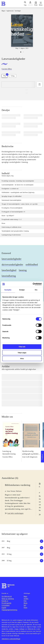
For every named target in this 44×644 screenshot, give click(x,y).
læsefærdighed (9, 270)
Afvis (22, 358)
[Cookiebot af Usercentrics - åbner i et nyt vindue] (33, 284)
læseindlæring (9, 276)
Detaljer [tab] (22, 290)
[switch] (39, 325)
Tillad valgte (22, 352)
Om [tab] (36, 290)
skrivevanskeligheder (12, 264)
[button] (22, 541)
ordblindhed (32, 264)
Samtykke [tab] (7, 290)
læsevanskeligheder (11, 259)
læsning (23, 270)
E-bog (12, 76)
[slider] (22, 32)
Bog (4, 75)
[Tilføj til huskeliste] (39, 84)
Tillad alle (22, 347)
